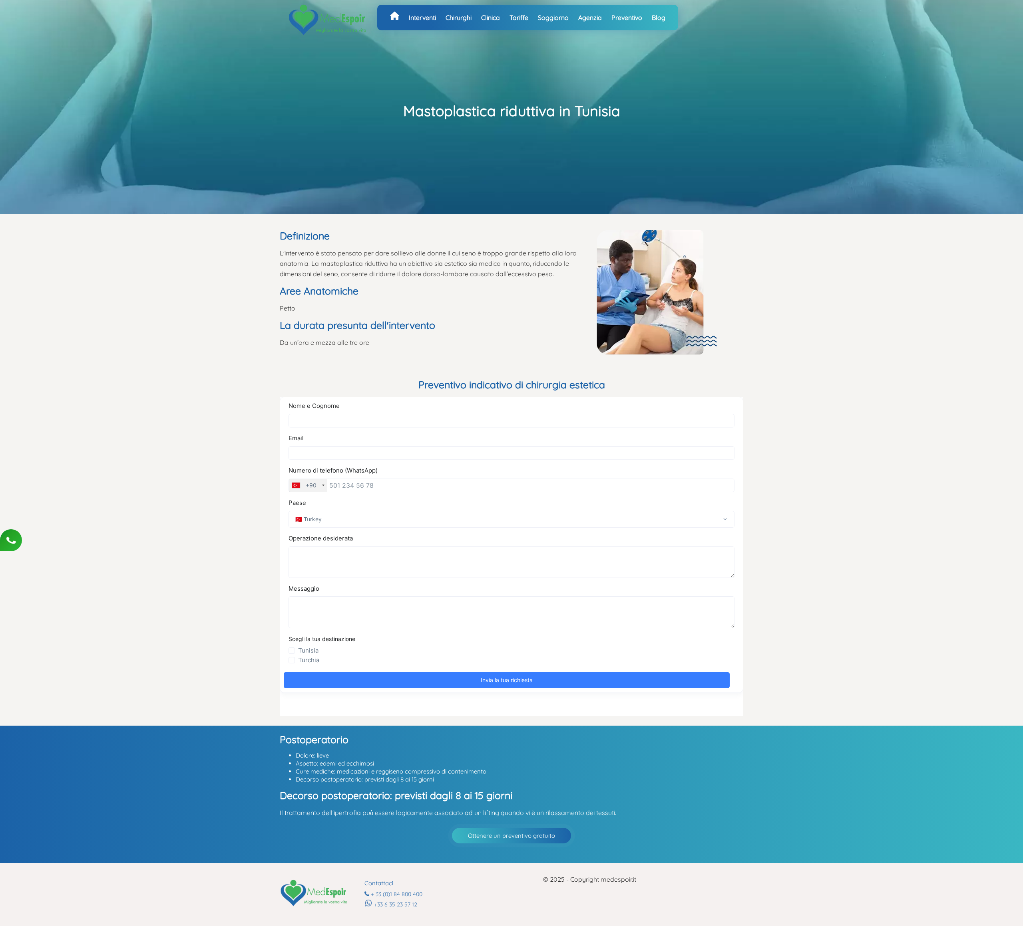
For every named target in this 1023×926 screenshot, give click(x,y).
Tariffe (519, 18)
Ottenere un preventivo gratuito (511, 835)
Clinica (490, 18)
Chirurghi (459, 18)
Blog (658, 18)
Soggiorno (553, 18)
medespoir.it (618, 879)
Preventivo (626, 18)
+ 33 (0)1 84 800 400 (396, 894)
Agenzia (590, 18)
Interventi (422, 18)
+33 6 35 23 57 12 (395, 904)
